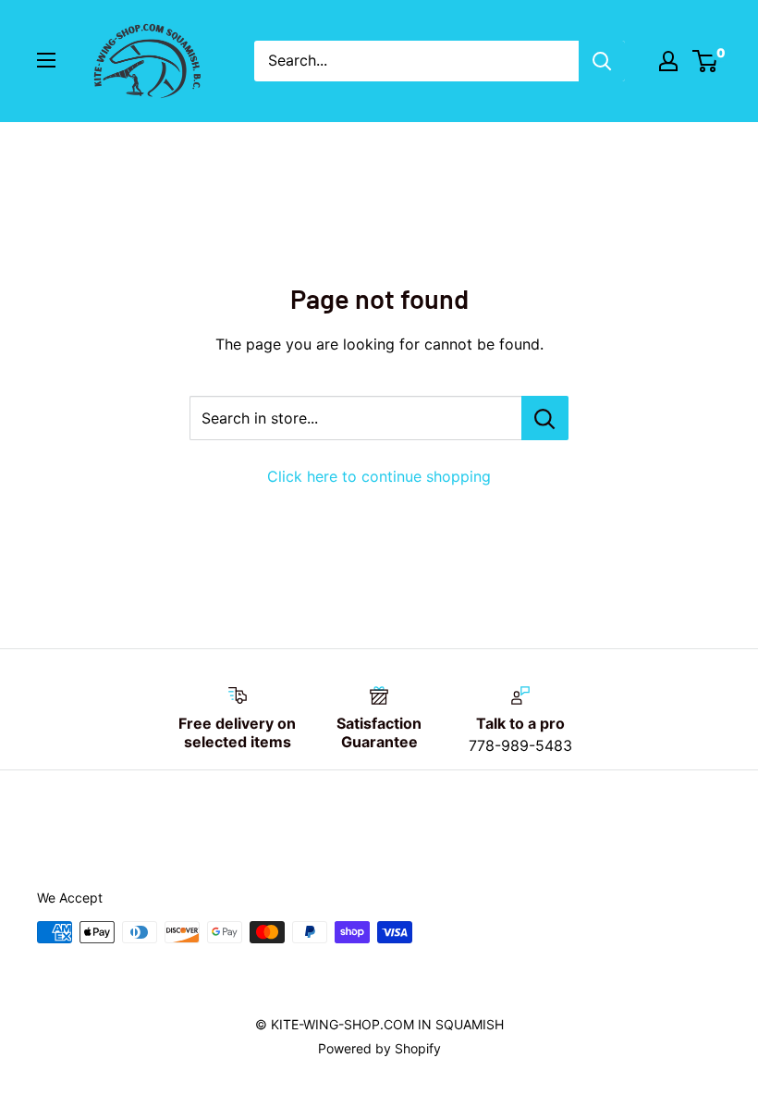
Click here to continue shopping (379, 476)
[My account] (668, 61)
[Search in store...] (544, 418)
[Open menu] (46, 60)
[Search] (602, 61)
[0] (705, 61)
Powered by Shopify (379, 1048)
